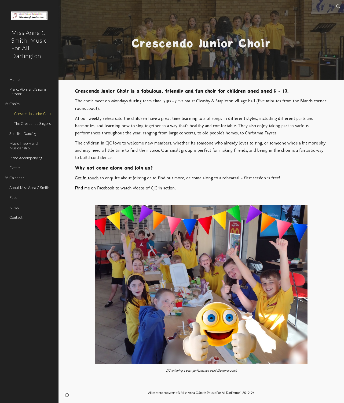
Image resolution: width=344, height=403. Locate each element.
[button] (338, 6)
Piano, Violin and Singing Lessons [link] (27, 91)
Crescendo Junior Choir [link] (33, 113)
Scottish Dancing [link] (22, 133)
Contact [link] (15, 217)
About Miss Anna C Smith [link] (29, 187)
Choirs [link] (14, 103)
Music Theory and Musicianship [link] (23, 145)
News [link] (14, 207)
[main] (201, 40)
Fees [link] (13, 197)
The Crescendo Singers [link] (32, 123)
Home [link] (14, 79)
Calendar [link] (16, 177)
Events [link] (15, 167)
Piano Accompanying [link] (25, 157)
